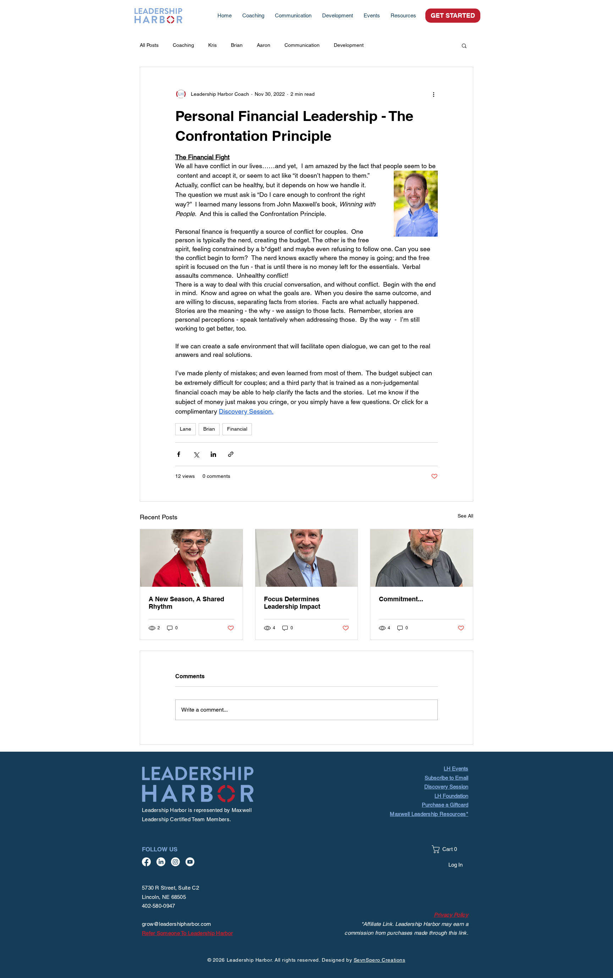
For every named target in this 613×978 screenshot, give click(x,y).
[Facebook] (146, 861)
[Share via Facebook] (178, 454)
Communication (302, 45)
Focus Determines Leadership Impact (292, 602)
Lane (185, 429)
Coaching (183, 45)
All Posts (149, 45)
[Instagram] (175, 861)
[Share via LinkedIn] (213, 454)
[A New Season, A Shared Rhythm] (191, 558)
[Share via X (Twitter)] (196, 454)
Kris (212, 45)
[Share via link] (230, 454)
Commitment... (401, 599)
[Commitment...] (421, 558)
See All (465, 516)
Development (349, 45)
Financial (237, 429)
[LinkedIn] (160, 861)
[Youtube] (190, 861)
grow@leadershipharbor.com (176, 924)
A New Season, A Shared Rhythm (186, 602)
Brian (237, 45)
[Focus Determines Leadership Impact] (306, 558)
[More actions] (433, 94)
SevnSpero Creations (379, 960)
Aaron (263, 45)
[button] (403, 15)
